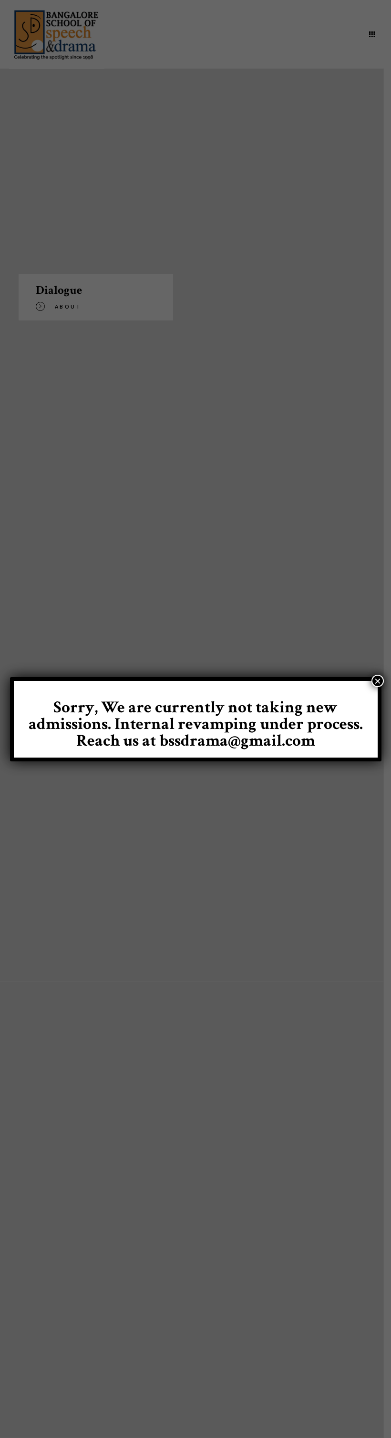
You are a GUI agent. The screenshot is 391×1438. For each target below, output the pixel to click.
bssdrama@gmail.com (237, 740)
